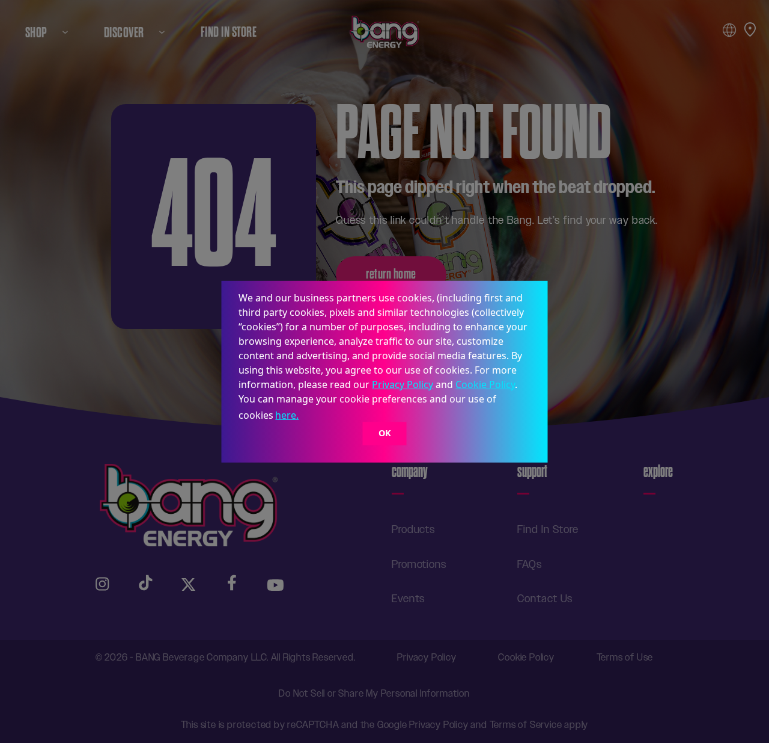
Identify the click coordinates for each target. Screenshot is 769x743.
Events (408, 599)
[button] (305, 416)
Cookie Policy (485, 383)
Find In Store (229, 32)
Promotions (419, 564)
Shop (36, 32)
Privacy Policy (402, 383)
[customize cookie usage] (312, 418)
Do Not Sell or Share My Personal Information (374, 693)
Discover (124, 32)
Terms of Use (625, 657)
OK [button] (384, 433)
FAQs (529, 564)
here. (287, 415)
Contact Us (545, 599)
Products (413, 529)
